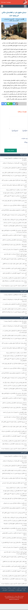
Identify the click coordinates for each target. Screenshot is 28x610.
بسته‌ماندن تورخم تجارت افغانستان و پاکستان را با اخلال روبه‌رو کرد (14, 241)
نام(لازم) (25, 131)
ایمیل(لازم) (15, 131)
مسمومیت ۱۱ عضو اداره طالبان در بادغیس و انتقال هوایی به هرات (14, 236)
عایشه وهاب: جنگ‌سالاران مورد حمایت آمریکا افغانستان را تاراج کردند (14, 245)
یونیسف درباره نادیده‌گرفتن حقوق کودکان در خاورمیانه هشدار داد (15, 226)
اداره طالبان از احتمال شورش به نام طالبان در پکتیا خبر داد (14, 278)
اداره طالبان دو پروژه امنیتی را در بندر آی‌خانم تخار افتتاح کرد (14, 176)
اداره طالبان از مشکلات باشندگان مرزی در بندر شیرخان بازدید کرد (15, 206)
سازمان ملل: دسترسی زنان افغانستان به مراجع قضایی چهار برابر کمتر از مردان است (14, 231)
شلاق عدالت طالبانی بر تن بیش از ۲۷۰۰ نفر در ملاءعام (15, 223)
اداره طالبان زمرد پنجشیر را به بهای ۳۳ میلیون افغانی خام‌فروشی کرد (15, 197)
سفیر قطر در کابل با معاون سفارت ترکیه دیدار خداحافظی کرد (15, 264)
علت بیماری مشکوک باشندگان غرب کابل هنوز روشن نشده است (14, 201)
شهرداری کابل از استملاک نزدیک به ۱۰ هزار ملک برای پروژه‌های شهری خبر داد (15, 255)
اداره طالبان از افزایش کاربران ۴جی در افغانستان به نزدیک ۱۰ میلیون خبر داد (14, 269)
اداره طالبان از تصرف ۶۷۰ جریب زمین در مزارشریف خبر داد (14, 286)
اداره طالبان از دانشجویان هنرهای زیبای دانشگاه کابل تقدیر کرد (14, 211)
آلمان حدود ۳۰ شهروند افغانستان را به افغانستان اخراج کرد (15, 274)
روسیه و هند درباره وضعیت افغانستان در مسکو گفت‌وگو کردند (14, 282)
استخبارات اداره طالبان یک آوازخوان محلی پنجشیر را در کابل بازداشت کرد (15, 168)
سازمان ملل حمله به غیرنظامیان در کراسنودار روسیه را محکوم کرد (15, 159)
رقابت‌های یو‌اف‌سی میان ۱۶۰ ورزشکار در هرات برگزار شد (15, 220)
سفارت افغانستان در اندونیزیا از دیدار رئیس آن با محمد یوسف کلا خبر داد (15, 250)
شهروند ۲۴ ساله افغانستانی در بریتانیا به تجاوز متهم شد (15, 193)
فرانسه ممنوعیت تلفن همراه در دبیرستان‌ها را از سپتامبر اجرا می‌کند (15, 164)
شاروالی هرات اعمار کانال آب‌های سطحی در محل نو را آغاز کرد (14, 181)
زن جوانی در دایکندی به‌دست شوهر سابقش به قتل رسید (14, 172)
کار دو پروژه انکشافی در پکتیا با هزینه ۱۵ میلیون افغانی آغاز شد (14, 260)
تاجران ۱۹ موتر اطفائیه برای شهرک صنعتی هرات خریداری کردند (14, 186)
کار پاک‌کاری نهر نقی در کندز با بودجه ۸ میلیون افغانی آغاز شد (14, 216)
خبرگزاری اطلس (25, 2)
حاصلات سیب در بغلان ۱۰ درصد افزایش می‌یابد (16, 190)
